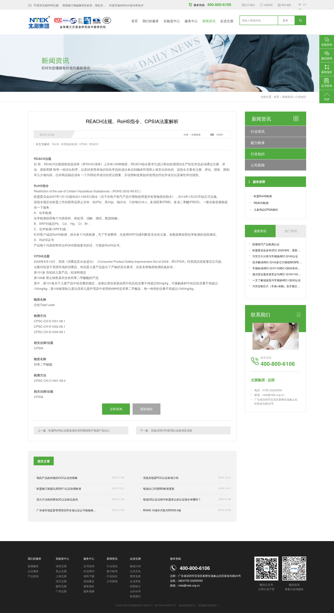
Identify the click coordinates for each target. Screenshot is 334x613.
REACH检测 (261, 203)
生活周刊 (89, 571)
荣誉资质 (135, 576)
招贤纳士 (135, 586)
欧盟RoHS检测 (263, 196)
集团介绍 (135, 566)
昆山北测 (61, 571)
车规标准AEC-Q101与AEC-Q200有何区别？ (277, 268)
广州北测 (61, 591)
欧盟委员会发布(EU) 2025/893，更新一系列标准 (277, 250)
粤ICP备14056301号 (165, 605)
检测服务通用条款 (208, 605)
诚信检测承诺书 (187, 605)
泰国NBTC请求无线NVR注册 (37, 5)
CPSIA (83, 144)
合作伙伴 (135, 591)
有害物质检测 (69, 144)
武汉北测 (61, 581)
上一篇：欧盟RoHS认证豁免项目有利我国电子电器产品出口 (74, 430)
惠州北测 (61, 586)
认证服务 (33, 571)
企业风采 (135, 581)
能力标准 (258, 142)
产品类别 (33, 576)
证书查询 (89, 566)
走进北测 (226, 20)
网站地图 (286, 4)
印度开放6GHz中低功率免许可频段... (127, 5)
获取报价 (89, 586)
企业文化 (135, 571)
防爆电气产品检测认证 (265, 244)
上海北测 (61, 576)
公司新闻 (258, 164)
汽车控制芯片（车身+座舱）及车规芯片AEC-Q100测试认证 (277, 286)
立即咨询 (116, 409)
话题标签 (268, 4)
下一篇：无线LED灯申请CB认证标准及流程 (166, 430)
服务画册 (89, 591)
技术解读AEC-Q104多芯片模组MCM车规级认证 (277, 262)
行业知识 (300, 97)
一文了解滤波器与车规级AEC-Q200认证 (276, 280)
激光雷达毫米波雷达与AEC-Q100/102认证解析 (277, 274)
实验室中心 (172, 20)
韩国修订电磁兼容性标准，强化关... (79, 5)
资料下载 (89, 576)
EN (304, 4)
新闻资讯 (209, 20)
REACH (93, 144)
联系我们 (135, 596)
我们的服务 (150, 20)
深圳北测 (61, 566)
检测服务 (33, 566)
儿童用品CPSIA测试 (266, 209)
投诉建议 (89, 581)
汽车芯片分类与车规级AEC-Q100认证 (275, 256)
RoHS (55, 144)
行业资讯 (258, 131)
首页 (134, 20)
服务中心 (191, 20)
